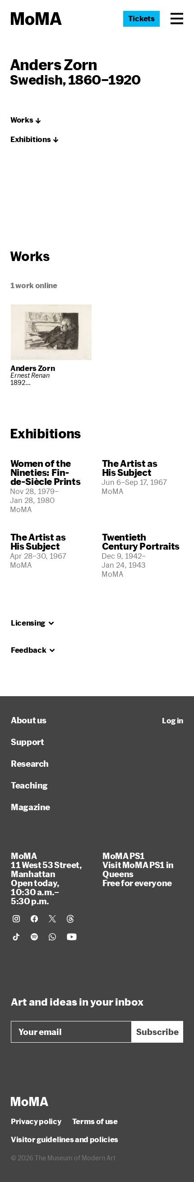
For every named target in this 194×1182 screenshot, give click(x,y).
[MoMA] (29, 1101)
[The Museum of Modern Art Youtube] (71, 937)
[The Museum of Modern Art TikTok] (16, 937)
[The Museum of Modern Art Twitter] (52, 918)
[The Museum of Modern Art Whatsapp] (52, 937)
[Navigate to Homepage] (36, 18)
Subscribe (157, 1032)
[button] (177, 18)
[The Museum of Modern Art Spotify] (34, 937)
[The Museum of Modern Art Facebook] (34, 918)
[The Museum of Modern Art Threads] (70, 918)
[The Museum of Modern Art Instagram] (16, 918)
